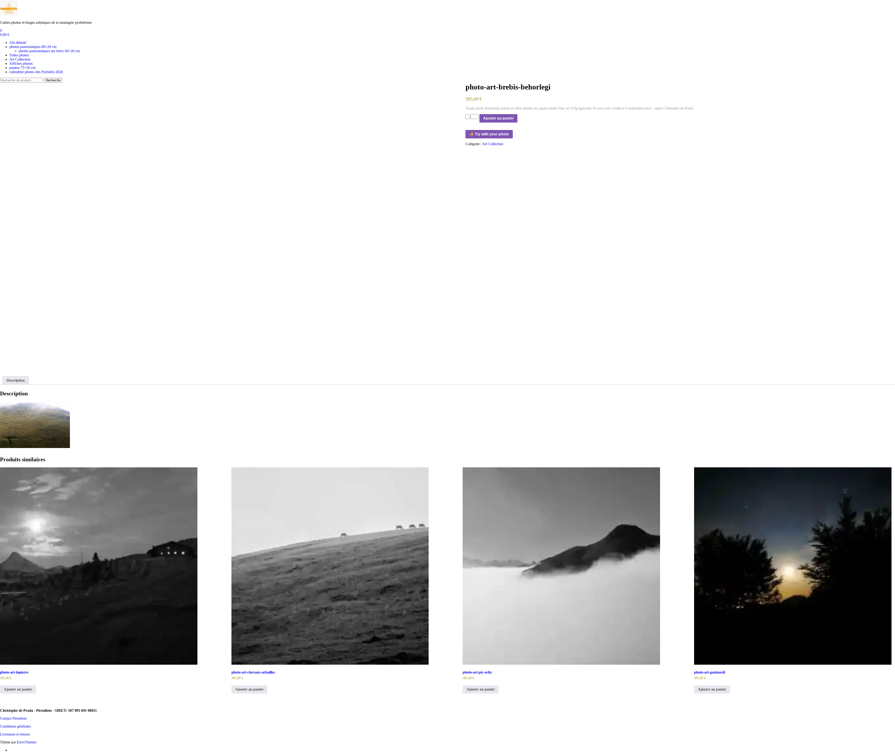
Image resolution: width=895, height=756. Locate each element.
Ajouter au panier (498, 118)
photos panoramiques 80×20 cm (32, 47)
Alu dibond (17, 42)
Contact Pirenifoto (13, 718)
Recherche (53, 80)
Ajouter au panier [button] (18, 689)
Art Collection (19, 59)
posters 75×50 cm (22, 68)
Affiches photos (21, 63)
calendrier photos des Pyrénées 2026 (36, 72)
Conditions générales (15, 726)
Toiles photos (19, 55)
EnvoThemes (26, 742)
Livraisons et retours (15, 734)
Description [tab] (16, 380)
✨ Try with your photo (489, 134)
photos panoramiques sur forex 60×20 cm (49, 51)
